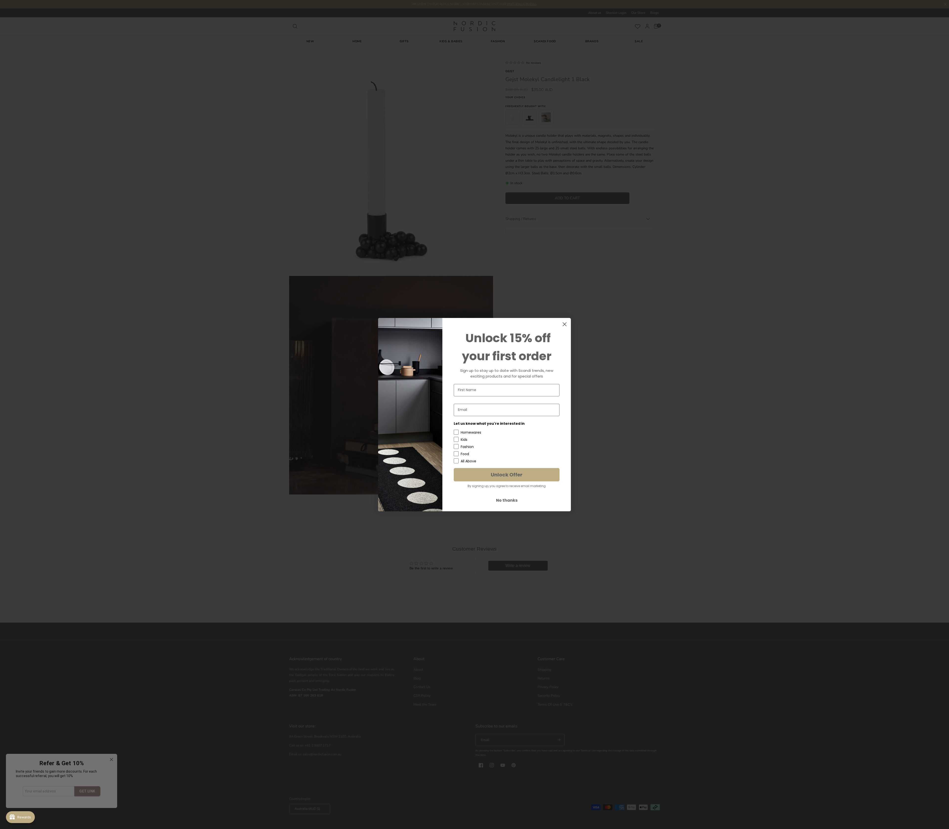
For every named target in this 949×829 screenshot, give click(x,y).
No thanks (507, 500)
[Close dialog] (564, 324)
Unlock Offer (506, 474)
